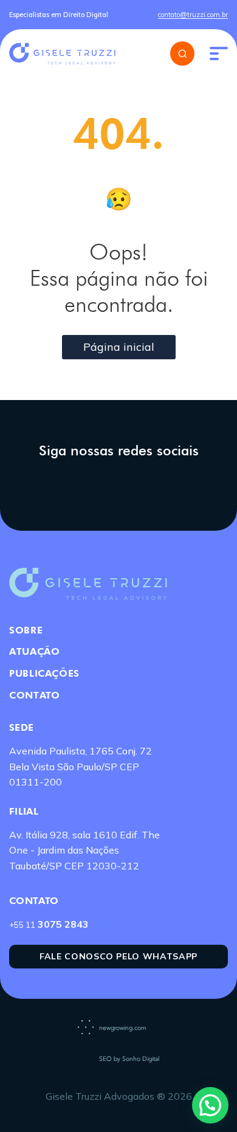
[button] (210, 1105)
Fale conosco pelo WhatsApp (118, 956)
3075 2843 (49, 924)
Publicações (44, 673)
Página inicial (118, 347)
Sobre (26, 630)
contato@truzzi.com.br (193, 14)
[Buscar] (182, 53)
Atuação (34, 651)
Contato (34, 695)
